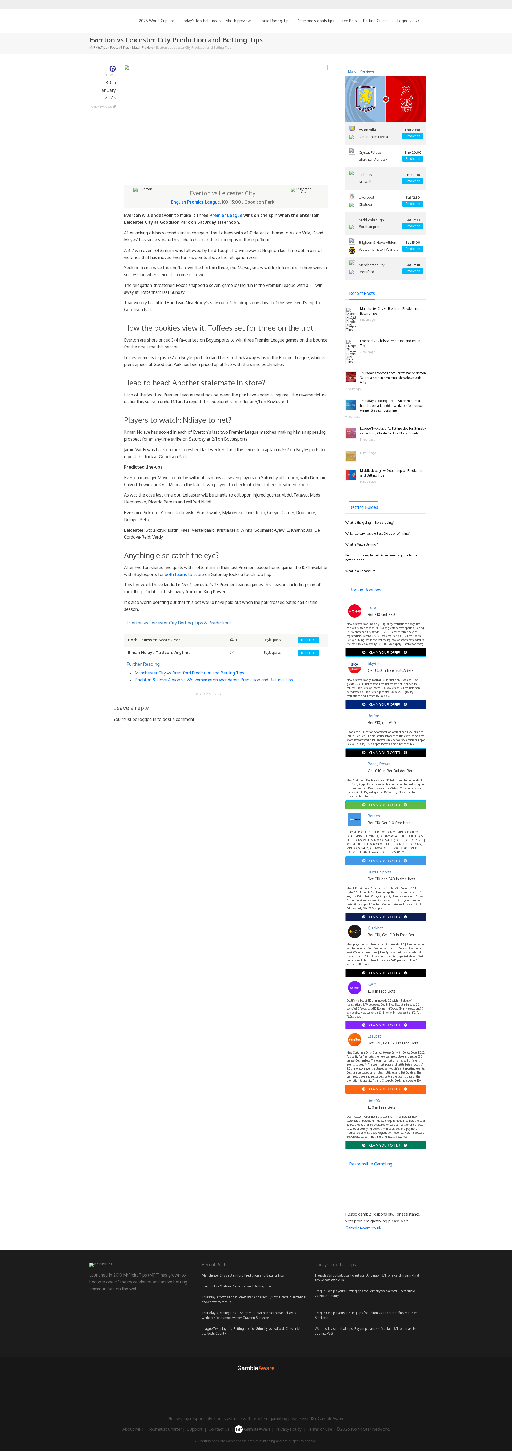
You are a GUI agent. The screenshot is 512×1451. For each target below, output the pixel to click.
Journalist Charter (165, 1429)
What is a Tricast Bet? (360, 571)
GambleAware (257, 1429)
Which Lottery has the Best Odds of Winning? (377, 533)
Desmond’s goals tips (315, 20)
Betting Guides (376, 20)
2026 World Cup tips (157, 20)
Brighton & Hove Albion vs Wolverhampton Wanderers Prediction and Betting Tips (214, 679)
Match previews (239, 20)
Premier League (226, 215)
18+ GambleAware (328, 1418)
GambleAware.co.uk (363, 1227)
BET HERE (308, 640)
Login (402, 20)
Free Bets (349, 20)
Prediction (413, 136)
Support (194, 1429)
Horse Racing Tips (274, 20)
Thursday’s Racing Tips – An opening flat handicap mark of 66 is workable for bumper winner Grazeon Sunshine (391, 405)
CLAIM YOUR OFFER (384, 652)
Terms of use (319, 1429)
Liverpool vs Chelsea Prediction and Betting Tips (236, 1286)
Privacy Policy (289, 1429)
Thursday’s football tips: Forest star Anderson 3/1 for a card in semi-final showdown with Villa (393, 378)
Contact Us (219, 1429)
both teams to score (184, 574)
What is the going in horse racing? (369, 523)
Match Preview (142, 48)
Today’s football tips (199, 20)
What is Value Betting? (361, 544)
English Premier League (195, 202)
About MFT (133, 1429)
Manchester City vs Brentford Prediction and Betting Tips (189, 673)
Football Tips (119, 48)
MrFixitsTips (98, 48)
